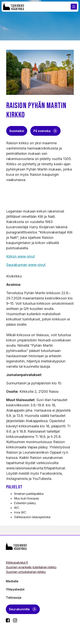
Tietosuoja (13, 597)
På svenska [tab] (41, 131)
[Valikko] (74, 7)
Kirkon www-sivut (20, 256)
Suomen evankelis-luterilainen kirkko (31, 567)
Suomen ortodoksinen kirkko (26, 572)
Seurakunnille (19, 609)
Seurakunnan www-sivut (25, 265)
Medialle (12, 581)
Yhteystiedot (15, 589)
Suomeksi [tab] (16, 131)
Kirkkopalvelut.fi (17, 562)
